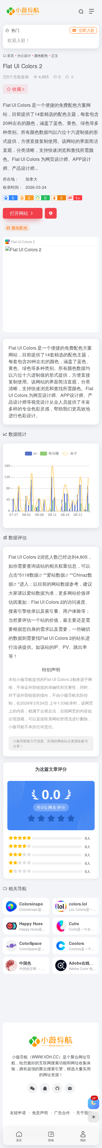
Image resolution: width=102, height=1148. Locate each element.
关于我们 (84, 1112)
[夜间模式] (93, 1117)
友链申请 (18, 1112)
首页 (10, 55)
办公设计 (24, 55)
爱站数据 (56, 575)
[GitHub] (57, 1088)
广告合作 (62, 1112)
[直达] (46, 906)
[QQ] (45, 1088)
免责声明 (40, 1112)
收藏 (18, 89)
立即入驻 (86, 30)
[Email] (70, 1088)
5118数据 (29, 575)
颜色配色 (41, 55)
